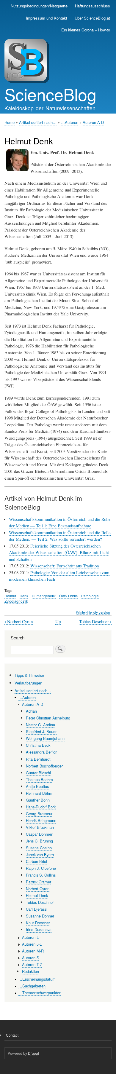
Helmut (10, 595)
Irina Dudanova (38, 929)
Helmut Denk (37, 895)
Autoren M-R (33, 951)
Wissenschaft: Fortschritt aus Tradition (64, 566)
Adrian (31, 711)
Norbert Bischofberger (44, 766)
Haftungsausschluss (92, 6)
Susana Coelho (39, 847)
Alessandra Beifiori (41, 752)
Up (58, 621)
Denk (24, 595)
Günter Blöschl (38, 772)
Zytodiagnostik (16, 601)
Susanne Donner (40, 916)
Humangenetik (44, 595)
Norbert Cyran (18, 621)
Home (9, 122)
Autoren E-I (32, 937)
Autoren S (30, 957)
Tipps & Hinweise (29, 675)
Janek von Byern (40, 854)
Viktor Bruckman (40, 827)
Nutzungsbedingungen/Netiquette (39, 6)
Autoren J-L (32, 944)
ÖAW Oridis (68, 595)
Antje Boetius (37, 786)
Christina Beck (38, 745)
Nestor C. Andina (40, 724)
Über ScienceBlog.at (92, 18)
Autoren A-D (93, 122)
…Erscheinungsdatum (37, 979)
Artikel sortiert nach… (38, 122)
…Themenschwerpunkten (39, 992)
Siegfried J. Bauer (41, 731)
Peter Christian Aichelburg (48, 718)
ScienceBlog (50, 94)
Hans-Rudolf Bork (41, 807)
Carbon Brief (36, 861)
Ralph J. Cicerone (41, 868)
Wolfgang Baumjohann (45, 738)
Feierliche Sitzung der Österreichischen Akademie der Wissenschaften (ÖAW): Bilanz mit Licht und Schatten (59, 552)
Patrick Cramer (38, 882)
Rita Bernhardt (38, 759)
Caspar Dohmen (39, 834)
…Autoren (69, 122)
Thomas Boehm (39, 779)
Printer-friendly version (93, 612)
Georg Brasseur (39, 813)
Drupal (33, 1053)
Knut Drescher (38, 922)
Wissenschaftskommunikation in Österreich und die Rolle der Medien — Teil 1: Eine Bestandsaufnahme (60, 522)
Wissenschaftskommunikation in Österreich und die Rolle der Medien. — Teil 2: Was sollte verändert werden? (60, 535)
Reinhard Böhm (39, 793)
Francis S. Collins (41, 875)
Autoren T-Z (32, 964)
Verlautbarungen (28, 683)
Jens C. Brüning (39, 841)
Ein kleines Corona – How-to (85, 30)
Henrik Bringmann (41, 820)
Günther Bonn (38, 800)
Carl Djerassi (36, 909)
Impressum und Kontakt (46, 18)
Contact (12, 1035)
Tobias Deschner (95, 621)
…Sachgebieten (32, 986)
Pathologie (90, 595)
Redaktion (30, 971)
